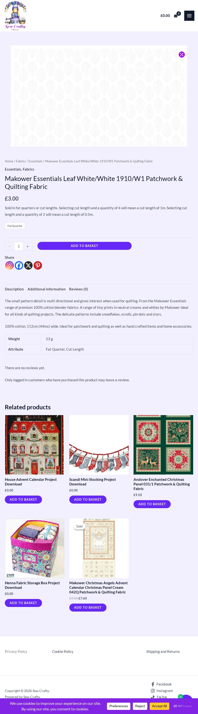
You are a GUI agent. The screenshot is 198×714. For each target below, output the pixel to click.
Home (9, 161)
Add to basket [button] (23, 499)
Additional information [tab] (47, 289)
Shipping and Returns (163, 651)
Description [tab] (14, 289)
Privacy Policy (16, 651)
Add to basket (84, 246)
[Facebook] (19, 265)
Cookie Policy (62, 651)
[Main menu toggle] (189, 16)
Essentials (35, 161)
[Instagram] (9, 265)
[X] (28, 265)
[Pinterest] (38, 265)
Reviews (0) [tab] (78, 289)
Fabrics (21, 161)
